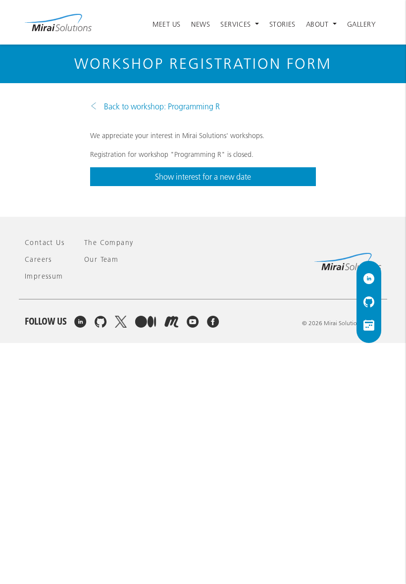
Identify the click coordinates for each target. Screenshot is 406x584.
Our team (101, 259)
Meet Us (166, 24)
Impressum (44, 276)
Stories (282, 24)
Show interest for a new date (203, 177)
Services (236, 24)
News (200, 24)
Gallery (361, 24)
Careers (38, 259)
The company (108, 242)
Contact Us (44, 242)
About (318, 24)
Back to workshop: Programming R (161, 106)
